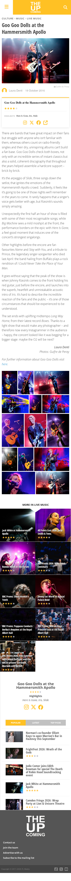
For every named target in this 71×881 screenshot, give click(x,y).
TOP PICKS (56, 722)
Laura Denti (15, 90)
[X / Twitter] (31, 122)
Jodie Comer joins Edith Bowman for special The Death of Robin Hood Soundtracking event (44, 770)
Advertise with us (13, 852)
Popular (15, 722)
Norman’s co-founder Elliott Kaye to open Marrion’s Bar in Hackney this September (44, 736)
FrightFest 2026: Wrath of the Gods (44, 751)
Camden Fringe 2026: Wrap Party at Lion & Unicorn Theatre (45, 802)
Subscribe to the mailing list (18, 857)
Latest (35, 722)
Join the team (10, 847)
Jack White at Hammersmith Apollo (43, 785)
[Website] (45, 122)
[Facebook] (38, 122)
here (4, 364)
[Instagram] (25, 122)
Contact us (9, 842)
